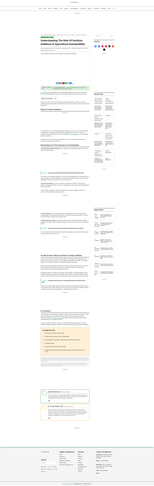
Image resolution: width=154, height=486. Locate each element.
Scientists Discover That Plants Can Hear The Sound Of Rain (109, 143)
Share (72, 83)
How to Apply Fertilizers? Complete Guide (54, 333)
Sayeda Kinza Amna (49, 48)
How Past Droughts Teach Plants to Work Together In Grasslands (106, 216)
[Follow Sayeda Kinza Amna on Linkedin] (49, 401)
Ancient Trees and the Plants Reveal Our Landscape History (106, 265)
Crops (60, 8)
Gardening (103, 8)
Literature (80, 458)
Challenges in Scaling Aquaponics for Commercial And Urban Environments (99, 160)
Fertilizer (51, 37)
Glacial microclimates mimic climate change (55, 346)
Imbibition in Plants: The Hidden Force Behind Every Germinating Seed (106, 241)
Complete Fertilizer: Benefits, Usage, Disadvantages (57, 336)
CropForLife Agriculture (68, 483)
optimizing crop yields (59, 317)
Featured (55, 8)
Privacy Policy (62, 458)
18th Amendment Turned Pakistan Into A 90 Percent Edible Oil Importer (109, 108)
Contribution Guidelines (64, 460)
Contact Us (62, 456)
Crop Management (74, 8)
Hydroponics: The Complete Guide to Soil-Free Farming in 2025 (106, 257)
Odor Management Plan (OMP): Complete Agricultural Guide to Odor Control (62, 339)
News (45, 8)
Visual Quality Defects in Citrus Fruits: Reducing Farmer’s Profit (98, 108)
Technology (83, 8)
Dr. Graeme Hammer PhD (65, 48)
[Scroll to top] (150, 483)
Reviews (90, 8)
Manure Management (108, 159)
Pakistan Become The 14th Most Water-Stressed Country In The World (109, 126)
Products (80, 471)
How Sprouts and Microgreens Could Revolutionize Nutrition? (107, 272)
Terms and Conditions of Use (66, 464)
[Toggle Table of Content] (54, 99)
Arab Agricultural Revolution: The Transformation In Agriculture (106, 224)
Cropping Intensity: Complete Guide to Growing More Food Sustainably (106, 232)
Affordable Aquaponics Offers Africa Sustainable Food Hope (106, 249)
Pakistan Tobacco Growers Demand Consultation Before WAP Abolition (99, 143)
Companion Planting (49, 343)
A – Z (114, 8)
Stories (49, 8)
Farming (66, 8)
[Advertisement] (77, 21)
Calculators (96, 8)
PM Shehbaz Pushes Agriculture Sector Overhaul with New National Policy (99, 125)
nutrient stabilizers (74, 134)
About (60, 454)
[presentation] (99, 101)
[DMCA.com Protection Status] (104, 479)
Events (109, 8)
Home (40, 8)
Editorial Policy (62, 462)
